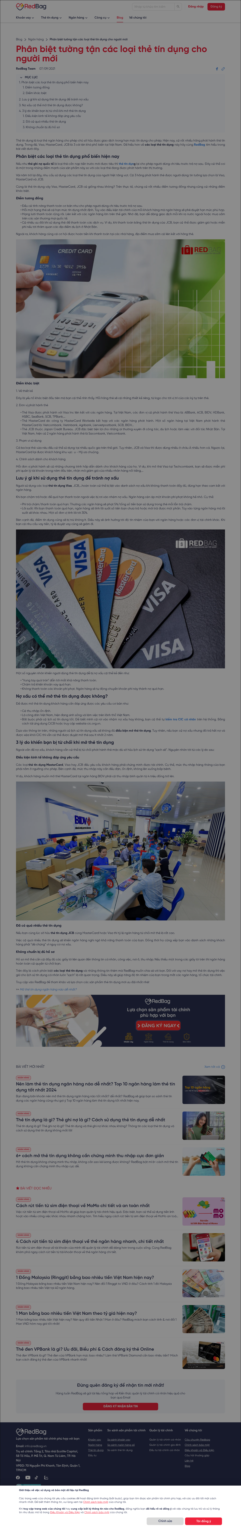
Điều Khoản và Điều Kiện (65, 1512)
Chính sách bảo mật (95, 1502)
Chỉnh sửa (165, 1521)
